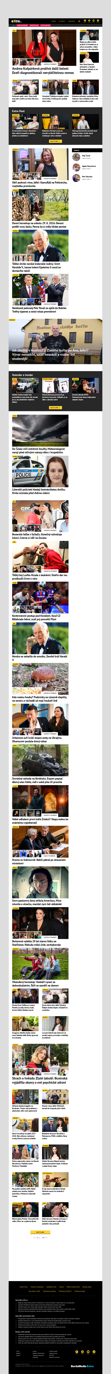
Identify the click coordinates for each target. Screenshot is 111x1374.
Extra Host (18, 111)
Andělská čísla (51, 1287)
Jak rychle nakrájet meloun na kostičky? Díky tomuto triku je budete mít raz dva (41, 1336)
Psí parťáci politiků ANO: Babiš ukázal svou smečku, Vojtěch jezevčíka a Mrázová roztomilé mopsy (23, 1192)
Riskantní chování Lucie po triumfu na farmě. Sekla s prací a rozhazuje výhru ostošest (54, 133)
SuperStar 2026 (34, 25)
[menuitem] (54, 21)
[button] (79, 21)
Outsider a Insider (22, 375)
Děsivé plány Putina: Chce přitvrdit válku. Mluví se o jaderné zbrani (25, 1220)
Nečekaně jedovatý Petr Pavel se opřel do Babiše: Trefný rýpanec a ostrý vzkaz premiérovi (39, 309)
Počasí (61, 1287)
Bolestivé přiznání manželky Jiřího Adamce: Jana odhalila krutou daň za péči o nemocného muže (85, 98)
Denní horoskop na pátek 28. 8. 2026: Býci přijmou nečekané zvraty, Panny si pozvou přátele (24, 1136)
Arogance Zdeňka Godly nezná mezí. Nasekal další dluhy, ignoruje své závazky (25, 1035)
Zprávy (53, 21)
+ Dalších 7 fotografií (49, 734)
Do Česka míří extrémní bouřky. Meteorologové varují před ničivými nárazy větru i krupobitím (38, 450)
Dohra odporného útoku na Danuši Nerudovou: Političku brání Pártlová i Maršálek (25, 1163)
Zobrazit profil (86, 158)
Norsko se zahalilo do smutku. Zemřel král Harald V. (39, 658)
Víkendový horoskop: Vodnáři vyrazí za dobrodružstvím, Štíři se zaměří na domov (35, 983)
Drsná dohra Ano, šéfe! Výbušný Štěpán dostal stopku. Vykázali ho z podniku (55, 1007)
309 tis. (85, 22)
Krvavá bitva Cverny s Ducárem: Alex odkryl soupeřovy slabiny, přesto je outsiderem (24, 133)
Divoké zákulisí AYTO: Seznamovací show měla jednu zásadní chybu (84, 397)
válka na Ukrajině (22, 25)
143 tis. (89, 22)
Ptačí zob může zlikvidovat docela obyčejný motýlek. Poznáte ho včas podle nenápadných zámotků (47, 1343)
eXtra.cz (42, 1366)
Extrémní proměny (49, 1291)
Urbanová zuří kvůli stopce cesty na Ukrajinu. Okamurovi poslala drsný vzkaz (37, 739)
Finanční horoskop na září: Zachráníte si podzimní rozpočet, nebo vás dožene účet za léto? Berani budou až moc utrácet (53, 1323)
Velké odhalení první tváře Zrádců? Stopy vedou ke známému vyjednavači (40, 820)
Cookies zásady (53, 1351)
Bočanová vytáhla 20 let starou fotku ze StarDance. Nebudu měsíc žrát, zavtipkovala (36, 943)
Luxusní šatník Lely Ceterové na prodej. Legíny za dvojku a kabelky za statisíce (55, 1035)
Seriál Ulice (24, 1287)
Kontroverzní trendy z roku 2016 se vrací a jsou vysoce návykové (37, 1325)
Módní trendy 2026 (73, 1287)
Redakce (18, 1353)
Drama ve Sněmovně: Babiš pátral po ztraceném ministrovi (39, 861)
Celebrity (62, 21)
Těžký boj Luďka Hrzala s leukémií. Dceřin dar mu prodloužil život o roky (39, 576)
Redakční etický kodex (38, 1353)
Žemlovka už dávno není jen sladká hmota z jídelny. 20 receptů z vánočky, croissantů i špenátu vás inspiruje (50, 1341)
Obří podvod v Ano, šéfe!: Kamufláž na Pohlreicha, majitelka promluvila (39, 184)
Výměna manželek (37, 1287)
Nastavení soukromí (54, 1357)
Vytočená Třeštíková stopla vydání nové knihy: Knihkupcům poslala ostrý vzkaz (55, 98)
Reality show (87, 1287)
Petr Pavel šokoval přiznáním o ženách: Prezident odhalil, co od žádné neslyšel (89, 68)
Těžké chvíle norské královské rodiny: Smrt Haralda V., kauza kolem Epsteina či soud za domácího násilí (36, 267)
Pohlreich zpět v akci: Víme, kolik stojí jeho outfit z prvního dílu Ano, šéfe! (25, 98)
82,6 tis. (98, 22)
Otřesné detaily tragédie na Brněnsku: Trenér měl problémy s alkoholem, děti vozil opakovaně (24, 1108)
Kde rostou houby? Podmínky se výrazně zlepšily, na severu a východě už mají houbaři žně (39, 698)
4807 (43, 1238)
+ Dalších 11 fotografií (50, 815)
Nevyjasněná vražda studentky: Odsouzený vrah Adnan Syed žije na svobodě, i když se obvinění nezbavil (49, 1318)
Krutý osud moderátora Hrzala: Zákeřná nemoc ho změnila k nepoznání (54, 1191)
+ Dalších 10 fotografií (50, 571)
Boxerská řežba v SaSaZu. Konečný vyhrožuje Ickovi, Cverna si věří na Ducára (37, 536)
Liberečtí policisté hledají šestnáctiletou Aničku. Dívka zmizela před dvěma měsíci (38, 491)
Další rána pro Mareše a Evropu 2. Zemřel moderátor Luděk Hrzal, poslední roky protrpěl (54, 1221)
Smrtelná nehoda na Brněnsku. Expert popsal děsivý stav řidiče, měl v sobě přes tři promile (37, 780)
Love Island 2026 (46, 25)
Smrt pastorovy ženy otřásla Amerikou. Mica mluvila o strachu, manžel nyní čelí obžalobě (36, 902)
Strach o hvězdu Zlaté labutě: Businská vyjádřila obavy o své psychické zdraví (39, 1080)
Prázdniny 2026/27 (65, 1291)
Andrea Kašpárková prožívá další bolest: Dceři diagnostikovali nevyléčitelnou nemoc (43, 70)
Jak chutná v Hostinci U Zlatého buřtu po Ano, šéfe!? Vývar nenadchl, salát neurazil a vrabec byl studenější (50, 354)
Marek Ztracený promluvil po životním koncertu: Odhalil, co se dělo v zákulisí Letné (54, 397)
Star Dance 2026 (34, 1291)
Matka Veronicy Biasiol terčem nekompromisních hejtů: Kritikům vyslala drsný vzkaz (55, 1163)
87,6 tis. (93, 22)
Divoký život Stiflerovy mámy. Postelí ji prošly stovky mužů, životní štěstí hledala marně (23, 1007)
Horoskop (71, 21)
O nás (17, 1351)
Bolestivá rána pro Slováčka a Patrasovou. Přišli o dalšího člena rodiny (54, 1136)
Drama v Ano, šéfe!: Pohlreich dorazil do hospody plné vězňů (53, 1107)
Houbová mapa (80, 1291)
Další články (54, 141)
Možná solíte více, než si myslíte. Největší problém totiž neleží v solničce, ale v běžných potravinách (47, 1339)
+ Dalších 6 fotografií (49, 64)
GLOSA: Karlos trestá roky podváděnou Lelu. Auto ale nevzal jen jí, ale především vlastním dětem (25, 398)
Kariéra (18, 1355)
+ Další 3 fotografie (49, 856)
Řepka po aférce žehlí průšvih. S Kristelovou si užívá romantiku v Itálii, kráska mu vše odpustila (89, 46)
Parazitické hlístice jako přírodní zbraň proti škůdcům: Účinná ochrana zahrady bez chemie (44, 1334)
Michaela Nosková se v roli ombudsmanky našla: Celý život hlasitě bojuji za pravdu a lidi (44, 1321)
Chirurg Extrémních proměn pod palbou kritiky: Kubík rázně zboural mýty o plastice (84, 133)
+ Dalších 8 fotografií (50, 693)
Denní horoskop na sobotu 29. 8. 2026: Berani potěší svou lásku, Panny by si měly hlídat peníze (39, 224)
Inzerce (35, 1351)
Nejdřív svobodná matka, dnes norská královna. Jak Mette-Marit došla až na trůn (41, 1327)
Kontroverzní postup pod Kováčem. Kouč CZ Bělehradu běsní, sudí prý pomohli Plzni (36, 617)
